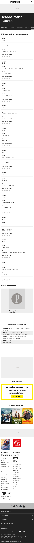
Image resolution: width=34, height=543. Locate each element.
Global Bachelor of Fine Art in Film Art (10, 536)
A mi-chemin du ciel (8, 158)
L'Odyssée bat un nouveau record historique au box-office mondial (14, 337)
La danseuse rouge (8, 202)
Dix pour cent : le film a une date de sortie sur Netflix (16, 329)
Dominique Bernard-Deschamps (14, 311)
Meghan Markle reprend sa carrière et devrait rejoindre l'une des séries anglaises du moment (15, 333)
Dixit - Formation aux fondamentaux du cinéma (12, 537)
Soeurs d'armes (7, 225)
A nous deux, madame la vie (10, 113)
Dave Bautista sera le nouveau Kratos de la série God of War (16, 341)
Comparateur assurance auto (8, 534)
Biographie (5, 27)
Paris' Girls (5, 247)
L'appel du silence (7, 46)
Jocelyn (4, 180)
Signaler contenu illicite (15, 541)
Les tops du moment (7, 523)
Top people (4, 519)
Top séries (4, 515)
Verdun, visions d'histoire (10, 269)
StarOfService (23, 536)
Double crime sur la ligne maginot (12, 68)
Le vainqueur (6, 90)
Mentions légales (5, 541)
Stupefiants (5, 135)
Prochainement (6, 511)
